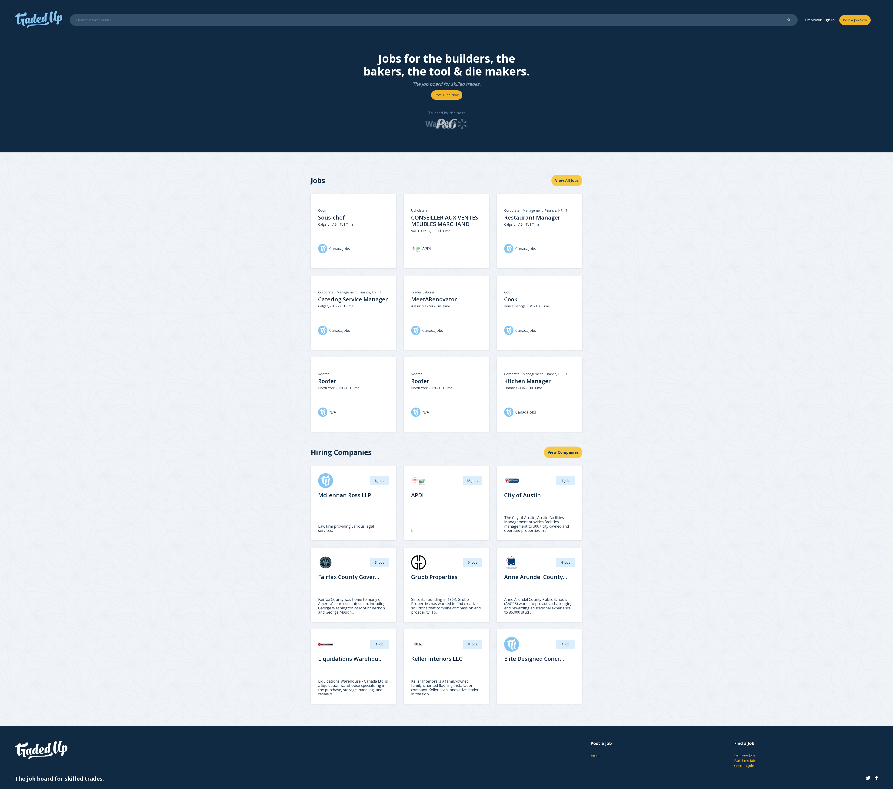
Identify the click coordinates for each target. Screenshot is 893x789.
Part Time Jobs (745, 760)
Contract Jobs (744, 765)
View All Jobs (567, 180)
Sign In (595, 755)
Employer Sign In (820, 20)
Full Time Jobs (744, 755)
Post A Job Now (855, 20)
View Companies (563, 452)
